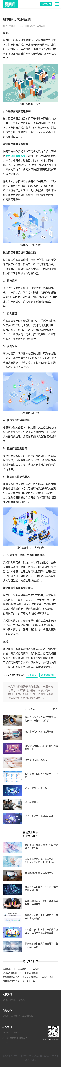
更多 (55, 709)
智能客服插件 (9, 969)
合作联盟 (5, 1016)
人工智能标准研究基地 (26, 1016)
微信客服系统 (47, 675)
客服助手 (37, 969)
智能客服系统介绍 (11, 977)
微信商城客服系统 (31, 977)
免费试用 (46, 4)
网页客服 (31, 675)
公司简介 (5, 1000)
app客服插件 (24, 969)
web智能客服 (48, 977)
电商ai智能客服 (31, 973)
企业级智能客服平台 (12, 973)
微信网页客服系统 (16, 156)
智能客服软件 (29, 981)
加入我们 (13, 1016)
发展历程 (22, 1000)
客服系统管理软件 (11, 981)
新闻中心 (13, 1000)
